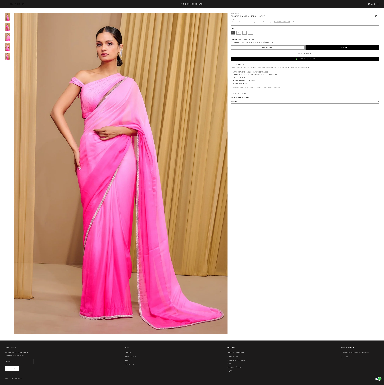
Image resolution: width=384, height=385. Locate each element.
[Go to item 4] (7, 47)
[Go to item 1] (7, 17)
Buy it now (342, 47)
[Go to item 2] (7, 27)
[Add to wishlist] (376, 16)
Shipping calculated (282, 22)
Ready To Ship (15, 4)
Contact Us (129, 364)
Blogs (127, 360)
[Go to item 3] (7, 37)
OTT (23, 4)
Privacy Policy (233, 356)
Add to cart (267, 47)
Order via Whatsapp (306, 59)
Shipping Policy (234, 367)
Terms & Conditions (235, 353)
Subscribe (12, 368)
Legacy (128, 353)
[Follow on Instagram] (347, 357)
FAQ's (229, 371)
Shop (6, 4)
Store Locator (130, 356)
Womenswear (235, 13)
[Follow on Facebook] (342, 357)
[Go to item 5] (7, 56)
